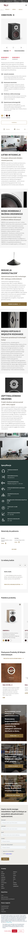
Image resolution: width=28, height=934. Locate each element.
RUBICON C (3, 879)
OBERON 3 (20, 9)
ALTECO (14, 875)
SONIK (2, 886)
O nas (2, 895)
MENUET (2, 880)
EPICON (2, 875)
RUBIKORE (3, 877)
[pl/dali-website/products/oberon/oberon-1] (11, 616)
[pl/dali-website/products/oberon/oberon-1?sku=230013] (6, 640)
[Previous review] (20, 565)
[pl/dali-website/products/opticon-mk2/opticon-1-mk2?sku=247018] (26, 640)
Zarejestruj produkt (4, 908)
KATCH (14, 879)
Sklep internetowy (4, 897)
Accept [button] (14, 931)
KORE (2, 871)
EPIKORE (2, 873)
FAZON (2, 884)
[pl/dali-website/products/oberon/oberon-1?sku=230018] (8, 640)
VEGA (14, 877)
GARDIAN (14, 882)
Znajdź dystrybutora (5, 906)
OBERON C (15, 871)
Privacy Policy (9, 922)
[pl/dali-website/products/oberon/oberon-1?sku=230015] (3, 640)
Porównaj (14, 122)
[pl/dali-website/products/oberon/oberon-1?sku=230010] (11, 640)
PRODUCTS (7, 9)
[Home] (4, 5)
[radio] (2, 115)
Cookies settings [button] (7, 931)
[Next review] (25, 565)
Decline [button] (20, 931)
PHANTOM (15, 884)
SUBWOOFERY (15, 886)
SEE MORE (14, 549)
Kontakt (2, 909)
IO (13, 880)
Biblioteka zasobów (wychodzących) (7, 899)
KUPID (14, 873)
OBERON (14, 9)
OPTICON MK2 (3, 882)
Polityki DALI (3, 911)
